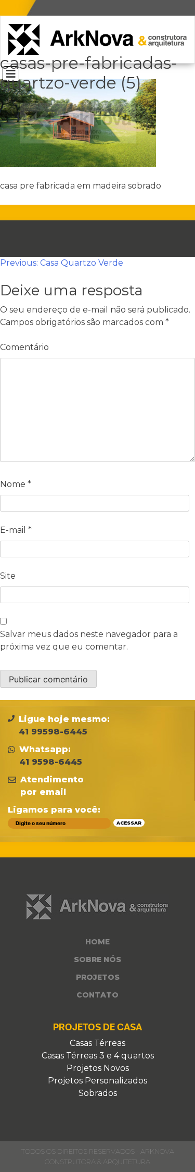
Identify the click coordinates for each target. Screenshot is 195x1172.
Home (97, 941)
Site (8, 576)
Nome (15, 484)
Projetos (98, 977)
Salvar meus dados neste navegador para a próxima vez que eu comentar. (89, 640)
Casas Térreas (97, 1043)
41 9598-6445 (50, 762)
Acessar (128, 823)
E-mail (16, 530)
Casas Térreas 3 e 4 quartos (98, 1056)
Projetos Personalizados (97, 1081)
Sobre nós (97, 959)
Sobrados (98, 1093)
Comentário (24, 347)
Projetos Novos (98, 1068)
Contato (97, 995)
